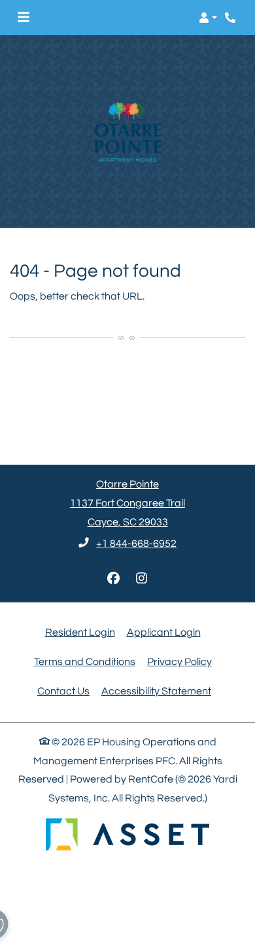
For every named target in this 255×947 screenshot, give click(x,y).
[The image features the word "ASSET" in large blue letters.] (127, 834)
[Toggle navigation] (23, 17)
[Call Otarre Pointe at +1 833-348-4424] (231, 17)
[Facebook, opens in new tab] (114, 579)
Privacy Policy (179, 661)
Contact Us (63, 691)
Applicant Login (164, 632)
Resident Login (80, 632)
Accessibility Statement (156, 690)
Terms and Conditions (84, 661)
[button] (207, 17)
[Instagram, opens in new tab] (142, 579)
